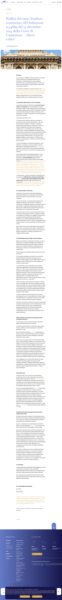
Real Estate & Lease (19, 562)
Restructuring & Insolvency (18, 546)
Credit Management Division (19, 549)
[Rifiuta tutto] (55, 588)
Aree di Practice (19, 540)
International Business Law (20, 568)
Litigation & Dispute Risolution (12, 46)
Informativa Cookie (37, 593)
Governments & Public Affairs (20, 573)
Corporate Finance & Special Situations (19, 553)
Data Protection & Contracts (19, 580)
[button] (13, 2)
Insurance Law (18, 551)
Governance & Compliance (18, 570)
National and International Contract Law (20, 566)
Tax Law (17, 560)
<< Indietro (8, 9)
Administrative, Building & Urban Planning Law (20, 559)
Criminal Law (18, 576)
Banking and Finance (19, 544)
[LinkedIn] (60, 2)
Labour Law (18, 578)
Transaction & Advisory (20, 542)
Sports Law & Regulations (20, 563)
